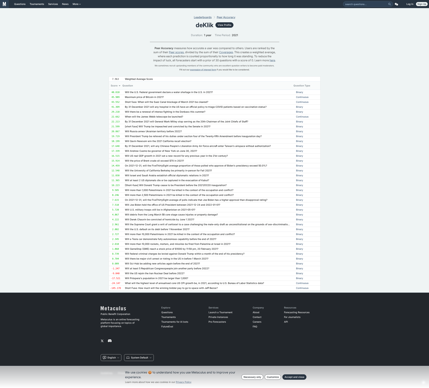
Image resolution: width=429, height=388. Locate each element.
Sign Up (421, 4)
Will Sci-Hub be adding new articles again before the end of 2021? (162, 263)
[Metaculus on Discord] (110, 341)
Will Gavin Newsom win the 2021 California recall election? (158, 141)
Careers (257, 321)
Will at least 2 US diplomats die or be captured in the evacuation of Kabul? (167, 180)
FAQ (255, 326)
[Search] (389, 4)
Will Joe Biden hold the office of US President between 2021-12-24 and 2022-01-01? (172, 204)
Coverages (226, 52)
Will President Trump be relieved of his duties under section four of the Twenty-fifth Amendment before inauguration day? (193, 136)
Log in (409, 4)
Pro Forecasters (217, 321)
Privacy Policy (183, 382)
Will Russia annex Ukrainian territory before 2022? (153, 131)
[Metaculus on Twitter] (102, 341)
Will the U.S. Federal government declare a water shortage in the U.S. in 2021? (169, 92)
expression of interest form (203, 69)
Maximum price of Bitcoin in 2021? (144, 97)
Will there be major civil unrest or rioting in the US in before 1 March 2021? (166, 258)
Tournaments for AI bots (174, 321)
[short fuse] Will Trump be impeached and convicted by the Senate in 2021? (167, 126)
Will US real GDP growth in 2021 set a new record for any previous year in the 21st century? (176, 155)
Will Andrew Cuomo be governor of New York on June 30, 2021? (161, 150)
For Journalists (292, 317)
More (75, 4)
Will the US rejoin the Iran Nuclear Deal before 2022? (154, 273)
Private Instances (218, 317)
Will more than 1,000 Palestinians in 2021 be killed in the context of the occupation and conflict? (179, 190)
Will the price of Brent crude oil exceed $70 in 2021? (154, 160)
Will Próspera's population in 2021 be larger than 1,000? (156, 278)
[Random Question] (396, 4)
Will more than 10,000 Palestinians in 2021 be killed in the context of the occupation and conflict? (180, 234)
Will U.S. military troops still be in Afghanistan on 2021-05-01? (160, 209)
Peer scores (176, 52)
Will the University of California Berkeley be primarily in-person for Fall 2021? (168, 170)
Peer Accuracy (226, 17)
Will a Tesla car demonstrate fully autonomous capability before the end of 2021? (170, 239)
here (272, 60)
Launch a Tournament (220, 312)
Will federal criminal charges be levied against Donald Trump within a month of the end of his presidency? (184, 253)
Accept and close (294, 377)
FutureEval (167, 326)
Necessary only (252, 377)
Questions (167, 312)
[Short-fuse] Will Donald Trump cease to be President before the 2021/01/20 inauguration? (176, 185)
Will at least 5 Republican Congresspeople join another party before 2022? (167, 268)
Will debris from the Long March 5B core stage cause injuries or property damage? (171, 214)
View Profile (224, 24)
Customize (273, 377)
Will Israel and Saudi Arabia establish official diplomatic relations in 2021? (167, 175)
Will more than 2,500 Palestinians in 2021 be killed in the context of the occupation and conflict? (179, 194)
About (256, 312)
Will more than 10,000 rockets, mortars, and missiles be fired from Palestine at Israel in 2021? (177, 243)
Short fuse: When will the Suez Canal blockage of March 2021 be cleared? (166, 101)
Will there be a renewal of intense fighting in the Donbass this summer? (165, 111)
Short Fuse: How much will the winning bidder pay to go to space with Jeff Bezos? (171, 288)
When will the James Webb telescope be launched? (154, 116)
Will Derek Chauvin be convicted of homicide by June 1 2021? (159, 219)
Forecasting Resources (297, 312)
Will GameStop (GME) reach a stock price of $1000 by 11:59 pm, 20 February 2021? (171, 248)
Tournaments (168, 317)
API (286, 321)
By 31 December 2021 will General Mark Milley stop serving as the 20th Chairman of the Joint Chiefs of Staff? (186, 121)
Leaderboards (203, 17)
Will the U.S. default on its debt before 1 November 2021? (157, 229)
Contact (257, 317)
